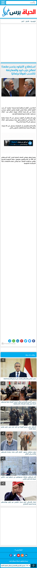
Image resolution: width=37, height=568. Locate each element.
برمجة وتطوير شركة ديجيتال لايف (18, 561)
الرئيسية (33, 21)
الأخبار (27, 21)
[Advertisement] (18, 42)
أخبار (22, 21)
